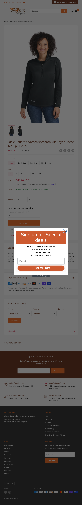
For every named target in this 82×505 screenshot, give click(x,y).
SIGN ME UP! (41, 268)
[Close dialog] (65, 231)
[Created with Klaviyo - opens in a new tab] (41, 276)
